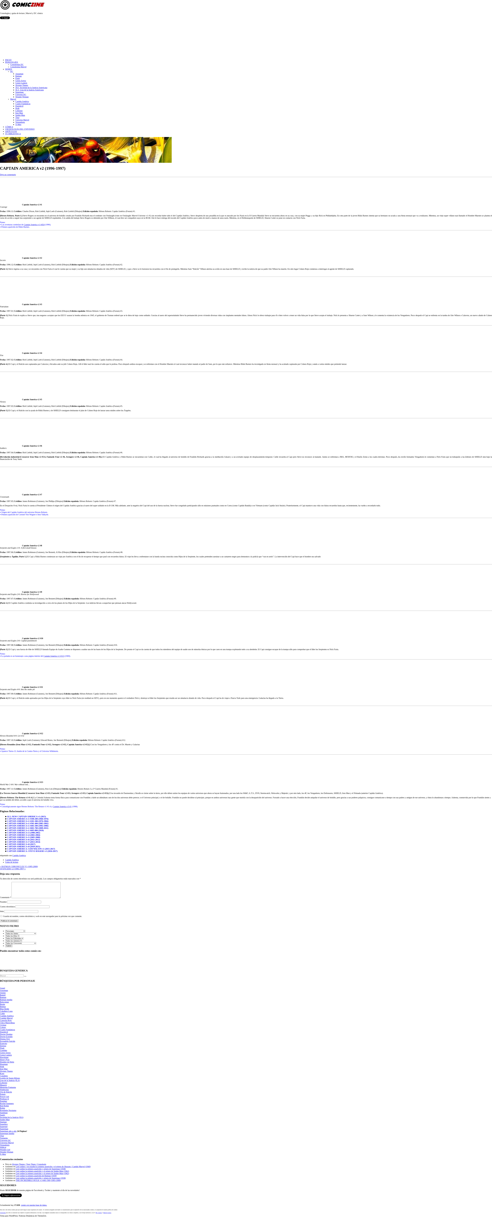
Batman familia (6, 1000)
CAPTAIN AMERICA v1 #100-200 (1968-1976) (27, 819)
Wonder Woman (22, 97)
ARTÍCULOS (11, 131)
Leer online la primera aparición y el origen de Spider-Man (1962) (42, 1171)
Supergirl (3, 1126)
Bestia (2, 1004)
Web (2, 911)
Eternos (3, 1046)
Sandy (2, 1115)
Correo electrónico (7, 907)
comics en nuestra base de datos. (34, 1205)
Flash (17, 78)
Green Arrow (20, 81)
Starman (3, 1122)
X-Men (18, 124)
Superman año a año (8, 1131)
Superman (19, 92)
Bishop (3, 1007)
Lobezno (19, 111)
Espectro (3, 1043)
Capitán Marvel (6, 1018)
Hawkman (4, 1057)
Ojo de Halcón (6, 1092)
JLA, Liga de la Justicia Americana (29, 90)
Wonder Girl (5, 1150)
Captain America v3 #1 (62, 806)
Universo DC (20, 94)
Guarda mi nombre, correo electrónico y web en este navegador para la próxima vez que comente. (42, 916)
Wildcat (3, 1147)
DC (11, 71)
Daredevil (19, 106)
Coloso (3, 1027)
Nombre (3, 902)
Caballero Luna (6, 1011)
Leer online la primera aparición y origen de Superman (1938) (41, 1169)
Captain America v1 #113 (54, 656)
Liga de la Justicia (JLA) (10, 1080)
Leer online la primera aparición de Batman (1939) (36, 1176)
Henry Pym (4, 1060)
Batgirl (3, 995)
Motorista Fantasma (8, 1087)
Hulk (17, 108)
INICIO (8, 60)
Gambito (3, 1050)
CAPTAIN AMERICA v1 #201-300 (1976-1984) (27, 821)
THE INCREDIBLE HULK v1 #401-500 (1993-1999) (38, 1180)
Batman (18, 76)
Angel (2, 988)
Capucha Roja (6, 1020)
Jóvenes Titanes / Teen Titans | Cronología (29, 1164)
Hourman (4, 1064)
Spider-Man (20, 115)
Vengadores (20, 122)
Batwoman (4, 1002)
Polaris (3, 1094)
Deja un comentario (8, 175)
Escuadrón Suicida (7, 1041)
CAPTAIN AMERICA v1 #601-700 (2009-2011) (27, 828)
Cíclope (3, 1025)
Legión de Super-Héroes (10, 1078)
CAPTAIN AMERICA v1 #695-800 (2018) (25, 830)
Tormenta (4, 1138)
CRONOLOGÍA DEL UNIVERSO (20, 129)
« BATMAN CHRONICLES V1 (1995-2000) (19, 866)
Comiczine (3, 1212)
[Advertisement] (246, 39)
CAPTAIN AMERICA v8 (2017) (21, 844)
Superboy (4, 1124)
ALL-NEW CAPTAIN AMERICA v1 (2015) (26, 816)
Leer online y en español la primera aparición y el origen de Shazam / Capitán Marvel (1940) (53, 1166)
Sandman (4, 1113)
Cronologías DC (17, 64)
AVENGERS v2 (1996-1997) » (13, 869)
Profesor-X (4, 1099)
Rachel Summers (7, 1103)
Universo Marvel (22, 120)
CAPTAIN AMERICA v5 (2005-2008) (23, 837)
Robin (2, 1108)
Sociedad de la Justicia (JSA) (11, 1117)
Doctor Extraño (6, 1037)
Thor (17, 118)
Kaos (2, 1073)
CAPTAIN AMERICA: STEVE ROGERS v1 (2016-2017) (32, 851)
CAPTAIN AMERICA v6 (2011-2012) (23, 840)
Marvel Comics (107, 1212)
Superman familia (7, 1133)
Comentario (5, 897)
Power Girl (4, 1096)
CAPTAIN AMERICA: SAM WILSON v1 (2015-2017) (31, 849)
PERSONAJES (11, 62)
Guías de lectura (11, 862)
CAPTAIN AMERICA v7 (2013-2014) (23, 842)
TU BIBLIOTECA (13, 134)
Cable (2, 1013)
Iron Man (19, 113)
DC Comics (99, 1212)
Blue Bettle (4, 1009)
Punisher (3, 1101)
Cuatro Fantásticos (22, 104)
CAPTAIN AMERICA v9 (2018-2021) (23, 846)
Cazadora (4, 1076)
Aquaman (19, 74)
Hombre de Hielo (7, 1062)
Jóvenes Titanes (21, 85)
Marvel (13, 99)
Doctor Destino (6, 1034)
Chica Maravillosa (7, 1023)
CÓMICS (9, 127)
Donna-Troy (5, 1039)
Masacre (3, 1085)
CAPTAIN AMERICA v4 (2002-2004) (23, 835)
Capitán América (22, 101)
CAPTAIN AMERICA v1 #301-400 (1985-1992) (27, 823)
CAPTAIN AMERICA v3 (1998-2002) (23, 833)
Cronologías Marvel (18, 67)
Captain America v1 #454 (34, 225)
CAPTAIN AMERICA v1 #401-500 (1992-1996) (27, 826)
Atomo (3, 993)
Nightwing (4, 1090)
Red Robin (4, 1106)
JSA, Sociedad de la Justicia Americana (31, 88)
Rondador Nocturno (8, 1110)
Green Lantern (21, 83)
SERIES (8, 69)
